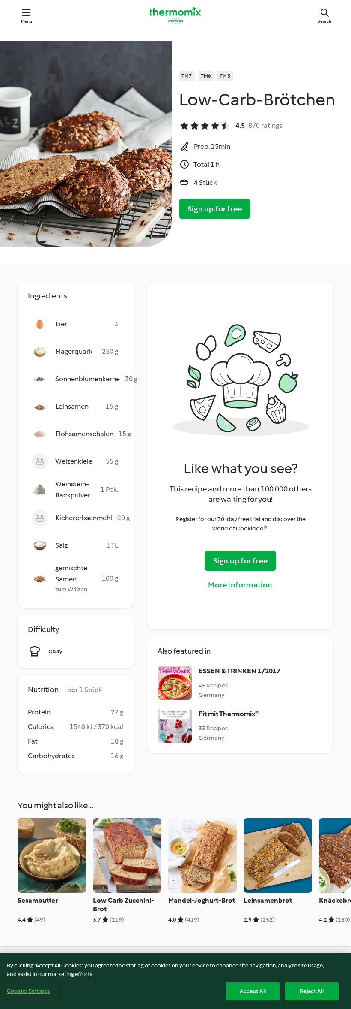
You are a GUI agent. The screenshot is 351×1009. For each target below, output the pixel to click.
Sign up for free (214, 209)
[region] (175, 981)
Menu (27, 21)
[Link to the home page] (175, 15)
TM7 (186, 76)
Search (324, 21)
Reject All (312, 991)
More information (240, 585)
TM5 (225, 76)
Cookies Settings (28, 991)
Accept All (253, 991)
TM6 (206, 76)
